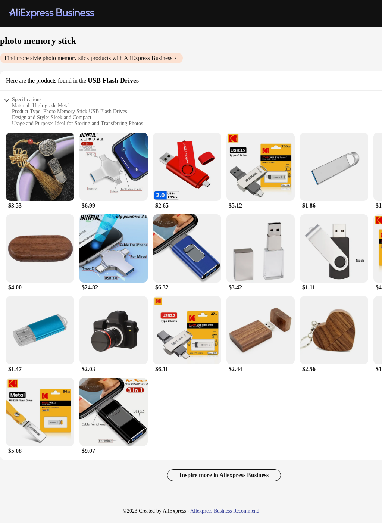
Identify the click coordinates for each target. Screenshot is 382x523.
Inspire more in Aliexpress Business (224, 475)
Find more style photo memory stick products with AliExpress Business (88, 58)
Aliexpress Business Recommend (224, 511)
